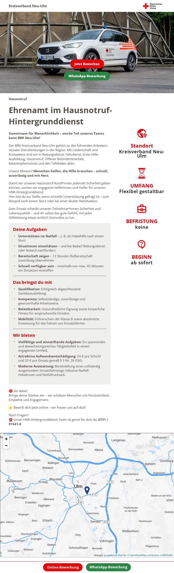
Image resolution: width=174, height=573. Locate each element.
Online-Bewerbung (63, 567)
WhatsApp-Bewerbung (87, 76)
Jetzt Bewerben (87, 64)
